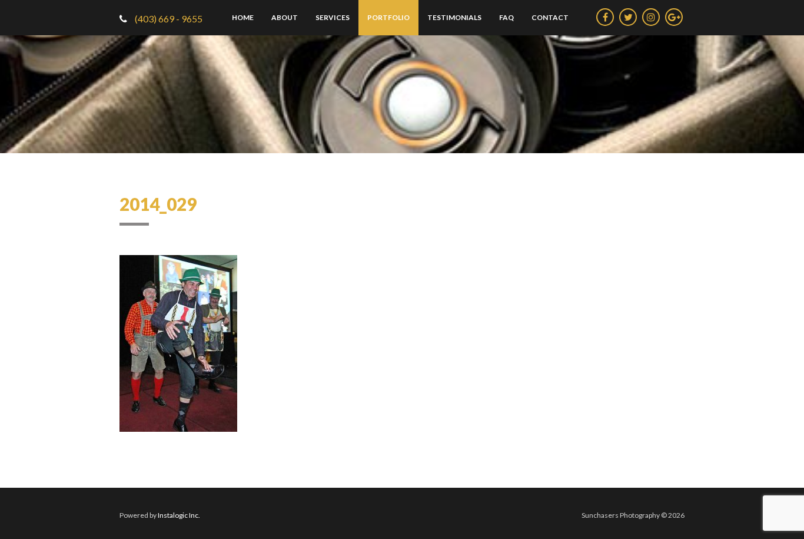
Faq (506, 17)
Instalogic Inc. (179, 515)
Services (332, 17)
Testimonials (454, 17)
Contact (550, 17)
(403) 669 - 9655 (167, 18)
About (284, 17)
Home (243, 17)
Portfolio (388, 17)
